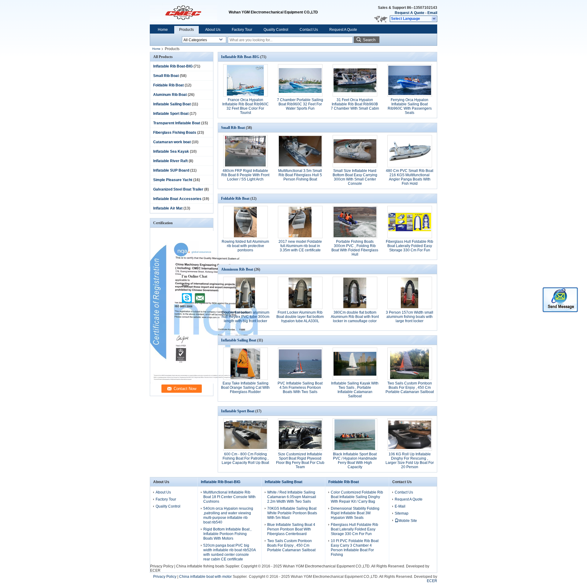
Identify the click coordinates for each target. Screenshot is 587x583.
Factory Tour (242, 29)
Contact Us (309, 29)
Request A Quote (409, 13)
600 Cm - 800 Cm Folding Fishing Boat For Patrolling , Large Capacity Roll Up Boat (245, 458)
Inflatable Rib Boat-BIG (173, 66)
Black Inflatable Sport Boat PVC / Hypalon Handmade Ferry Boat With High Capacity (355, 460)
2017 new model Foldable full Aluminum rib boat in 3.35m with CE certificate (300, 245)
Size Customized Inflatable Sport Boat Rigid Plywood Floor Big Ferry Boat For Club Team (300, 460)
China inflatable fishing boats (200, 566)
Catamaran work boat (172, 142)
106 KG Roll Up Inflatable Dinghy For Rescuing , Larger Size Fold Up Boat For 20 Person (410, 460)
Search (369, 40)
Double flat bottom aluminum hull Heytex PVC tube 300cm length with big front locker (245, 316)
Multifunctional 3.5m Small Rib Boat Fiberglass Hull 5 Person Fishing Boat (300, 175)
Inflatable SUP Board (171, 170)
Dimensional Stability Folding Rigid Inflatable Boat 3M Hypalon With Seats (355, 513)
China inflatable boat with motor (205, 576)
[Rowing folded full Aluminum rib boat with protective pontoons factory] (245, 222)
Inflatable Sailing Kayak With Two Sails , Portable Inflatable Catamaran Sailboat (354, 389)
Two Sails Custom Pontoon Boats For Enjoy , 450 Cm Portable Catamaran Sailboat (410, 387)
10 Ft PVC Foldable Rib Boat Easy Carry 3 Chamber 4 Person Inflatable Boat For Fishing (354, 548)
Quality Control (276, 29)
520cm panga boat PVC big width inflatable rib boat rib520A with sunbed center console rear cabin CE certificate (229, 552)
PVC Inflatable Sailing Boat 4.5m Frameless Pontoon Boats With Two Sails (300, 387)
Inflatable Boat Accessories (177, 199)
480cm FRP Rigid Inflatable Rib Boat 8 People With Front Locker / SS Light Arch (245, 175)
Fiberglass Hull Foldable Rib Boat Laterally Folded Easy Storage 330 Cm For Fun (409, 245)
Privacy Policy (161, 566)
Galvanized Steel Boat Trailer (178, 189)
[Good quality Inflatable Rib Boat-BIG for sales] (204, 382)
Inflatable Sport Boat (171, 113)
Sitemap (401, 513)
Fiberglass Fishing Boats (174, 132)
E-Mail (400, 506)
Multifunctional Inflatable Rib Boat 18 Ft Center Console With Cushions (229, 497)
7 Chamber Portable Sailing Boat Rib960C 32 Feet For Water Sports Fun (300, 104)
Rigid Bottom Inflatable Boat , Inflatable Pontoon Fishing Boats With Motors (227, 534)
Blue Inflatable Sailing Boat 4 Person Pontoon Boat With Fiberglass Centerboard (291, 529)
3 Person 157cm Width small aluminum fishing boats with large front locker (409, 316)
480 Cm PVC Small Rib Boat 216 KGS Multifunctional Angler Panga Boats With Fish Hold (409, 177)
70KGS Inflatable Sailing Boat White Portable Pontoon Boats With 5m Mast (292, 513)
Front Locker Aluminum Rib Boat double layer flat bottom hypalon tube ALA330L (300, 316)
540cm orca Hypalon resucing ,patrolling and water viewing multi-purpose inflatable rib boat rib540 (228, 515)
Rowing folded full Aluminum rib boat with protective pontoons (245, 245)
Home (163, 29)
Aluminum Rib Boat (170, 95)
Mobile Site (407, 521)
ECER (155, 570)
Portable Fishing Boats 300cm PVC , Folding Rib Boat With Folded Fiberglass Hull (354, 248)
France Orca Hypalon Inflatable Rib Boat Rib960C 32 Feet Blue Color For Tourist (245, 106)
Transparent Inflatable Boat (176, 123)
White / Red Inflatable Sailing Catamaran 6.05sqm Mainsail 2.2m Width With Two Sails (291, 497)
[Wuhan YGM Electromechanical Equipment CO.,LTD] (434, 19)
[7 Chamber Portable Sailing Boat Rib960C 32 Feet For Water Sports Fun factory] (300, 80)
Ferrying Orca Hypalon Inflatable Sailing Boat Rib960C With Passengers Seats (410, 106)
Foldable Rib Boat (168, 85)
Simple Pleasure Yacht (172, 180)
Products (186, 29)
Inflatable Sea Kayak (171, 151)
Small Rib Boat (166, 76)
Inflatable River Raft (170, 161)
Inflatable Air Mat (168, 208)
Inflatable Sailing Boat (172, 104)
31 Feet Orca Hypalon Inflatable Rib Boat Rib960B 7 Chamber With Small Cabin (355, 104)
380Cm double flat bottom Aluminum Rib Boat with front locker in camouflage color (355, 316)
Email (432, 13)
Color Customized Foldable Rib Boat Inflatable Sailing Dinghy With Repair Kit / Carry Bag (357, 497)
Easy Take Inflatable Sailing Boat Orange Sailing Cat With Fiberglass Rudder (245, 387)
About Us (212, 29)
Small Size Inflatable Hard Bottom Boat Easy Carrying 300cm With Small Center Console (355, 177)
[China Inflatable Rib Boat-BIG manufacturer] (189, 12)
